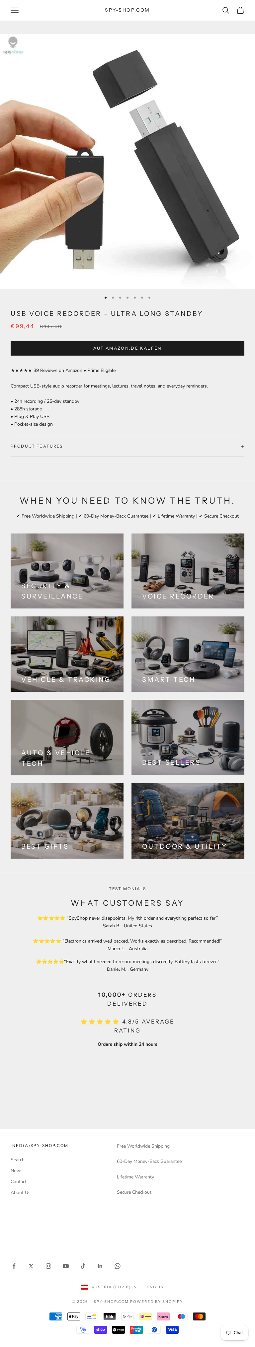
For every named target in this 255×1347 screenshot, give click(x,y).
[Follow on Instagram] (48, 1266)
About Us (21, 1192)
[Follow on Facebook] (14, 1266)
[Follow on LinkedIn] (100, 1266)
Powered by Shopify (156, 1301)
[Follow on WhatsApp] (117, 1266)
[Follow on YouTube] (65, 1266)
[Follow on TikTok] (83, 1266)
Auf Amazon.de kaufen (127, 348)
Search (18, 1160)
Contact (19, 1181)
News (17, 1171)
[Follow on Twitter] (31, 1266)
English (157, 1287)
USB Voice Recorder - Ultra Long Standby (107, 314)
